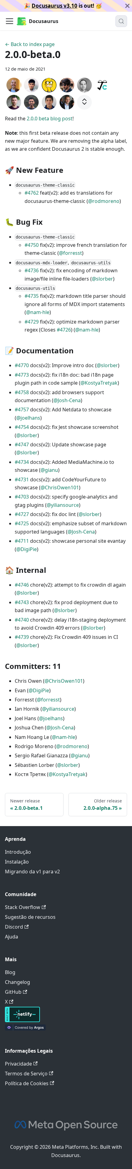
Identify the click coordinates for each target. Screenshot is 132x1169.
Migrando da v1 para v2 (32, 871)
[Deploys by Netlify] (22, 1020)
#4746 (22, 584)
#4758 (22, 392)
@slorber (102, 278)
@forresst (70, 253)
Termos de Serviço (26, 1073)
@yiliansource (63, 505)
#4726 (64, 329)
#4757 (22, 409)
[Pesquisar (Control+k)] (121, 21)
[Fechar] (127, 6)
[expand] (84, 102)
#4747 (22, 444)
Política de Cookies (27, 1083)
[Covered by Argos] (25, 1028)
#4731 (22, 479)
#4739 (22, 637)
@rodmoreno (103, 201)
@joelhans (28, 417)
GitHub (13, 991)
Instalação (17, 861)
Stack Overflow (22, 907)
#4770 (22, 365)
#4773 (22, 374)
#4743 (22, 602)
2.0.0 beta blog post (49, 118)
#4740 (22, 619)
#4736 (32, 270)
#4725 (22, 523)
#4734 (22, 462)
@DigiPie (26, 549)
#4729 (32, 321)
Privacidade (18, 1063)
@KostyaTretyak (99, 382)
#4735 (32, 296)
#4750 (32, 245)
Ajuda (11, 936)
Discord (14, 926)
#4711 (22, 541)
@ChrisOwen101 (60, 487)
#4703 (22, 496)
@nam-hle (37, 312)
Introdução (18, 852)
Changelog (17, 982)
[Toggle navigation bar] (9, 21)
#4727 (22, 514)
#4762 (32, 192)
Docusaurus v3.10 (54, 5)
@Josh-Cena (67, 400)
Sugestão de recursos (30, 917)
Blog (10, 972)
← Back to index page (30, 44)
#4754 (22, 427)
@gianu (49, 470)
